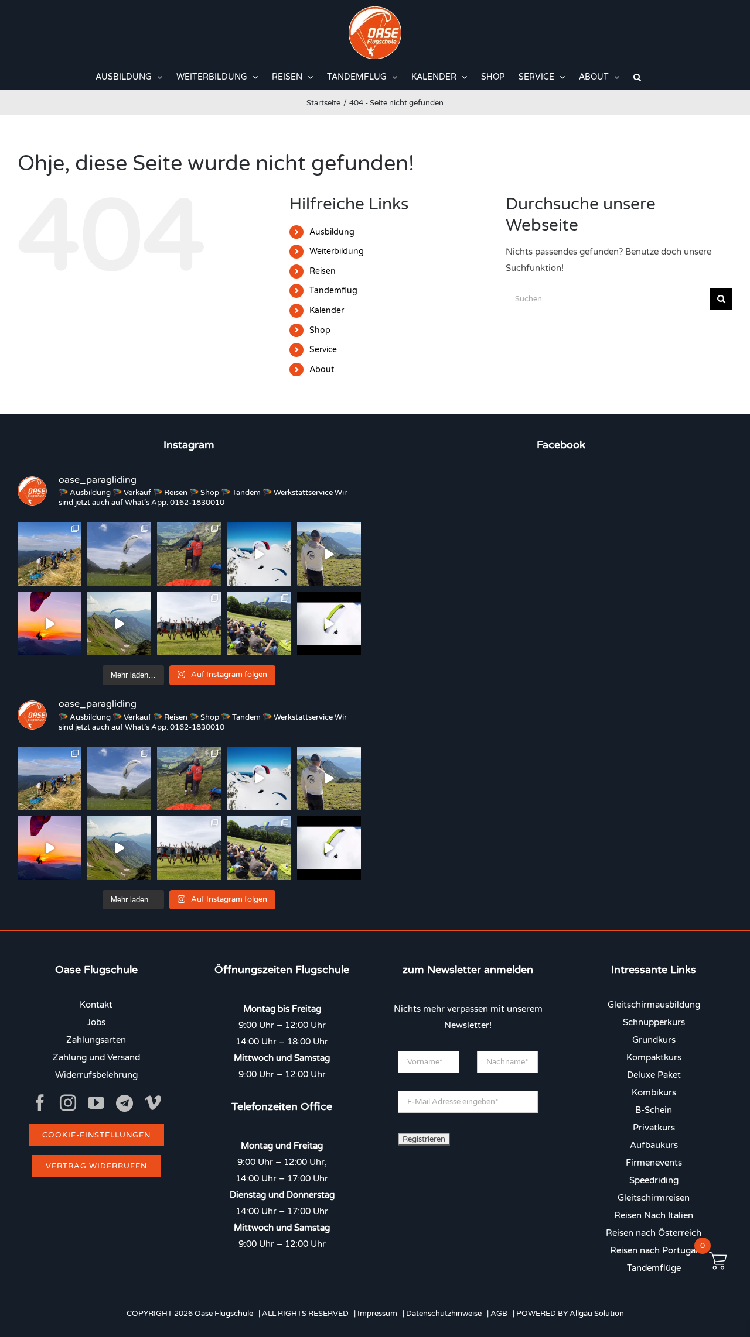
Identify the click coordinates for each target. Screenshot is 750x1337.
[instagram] (68, 1103)
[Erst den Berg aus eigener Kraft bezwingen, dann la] (49, 623)
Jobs (96, 1022)
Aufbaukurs (654, 1145)
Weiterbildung (336, 251)
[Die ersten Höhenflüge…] (329, 623)
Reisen (322, 271)
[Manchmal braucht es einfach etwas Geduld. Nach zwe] (119, 623)
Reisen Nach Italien (653, 1215)
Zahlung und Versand (96, 1057)
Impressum (377, 1313)
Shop (319, 330)
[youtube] (96, 1103)
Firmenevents (654, 1162)
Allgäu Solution (597, 1313)
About (321, 369)
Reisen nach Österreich (653, 1233)
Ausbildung (331, 232)
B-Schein (653, 1110)
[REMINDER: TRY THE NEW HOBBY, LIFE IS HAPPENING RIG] (259, 554)
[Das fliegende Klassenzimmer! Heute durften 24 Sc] (259, 623)
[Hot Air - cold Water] (119, 554)
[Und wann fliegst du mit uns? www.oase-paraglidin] (189, 554)
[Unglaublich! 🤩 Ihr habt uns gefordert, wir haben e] (189, 623)
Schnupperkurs (654, 1022)
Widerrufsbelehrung (96, 1075)
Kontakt (96, 1004)
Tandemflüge (654, 1268)
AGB (498, 1313)
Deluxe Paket (654, 1075)
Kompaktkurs (653, 1057)
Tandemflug (333, 290)
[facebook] (40, 1103)
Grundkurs (654, 1039)
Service (323, 350)
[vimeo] (153, 1103)
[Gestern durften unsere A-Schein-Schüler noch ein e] (329, 554)
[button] (637, 77)
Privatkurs (654, 1127)
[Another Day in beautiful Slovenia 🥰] (49, 554)
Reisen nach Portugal (654, 1250)
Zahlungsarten (96, 1039)
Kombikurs (654, 1092)
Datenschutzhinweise (444, 1313)
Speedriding (654, 1180)
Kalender (326, 310)
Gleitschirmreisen (654, 1197)
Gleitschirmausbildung (654, 1004)
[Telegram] (124, 1103)
